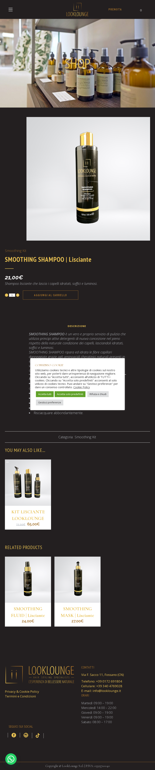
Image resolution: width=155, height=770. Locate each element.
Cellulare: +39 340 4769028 (101, 686)
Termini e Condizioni (20, 696)
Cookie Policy (81, 387)
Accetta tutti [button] (44, 394)
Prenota (115, 9)
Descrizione (77, 326)
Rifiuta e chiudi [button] (98, 394)
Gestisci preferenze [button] (49, 402)
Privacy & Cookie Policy (22, 691)
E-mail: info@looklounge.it (101, 691)
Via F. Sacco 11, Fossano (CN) (102, 674)
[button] (11, 759)
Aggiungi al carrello (50, 295)
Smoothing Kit (15, 250)
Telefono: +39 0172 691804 (101, 681)
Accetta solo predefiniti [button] (70, 394)
